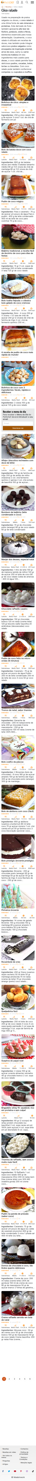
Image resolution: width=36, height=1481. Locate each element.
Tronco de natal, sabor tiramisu (16, 710)
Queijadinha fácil (9, 1011)
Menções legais (26, 1463)
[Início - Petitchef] (2, 7)
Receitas (6, 1449)
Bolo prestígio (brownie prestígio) (17, 860)
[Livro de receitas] (18, 2)
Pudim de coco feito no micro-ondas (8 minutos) (16, 659)
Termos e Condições (23, 1458)
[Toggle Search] (27, 2)
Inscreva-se (18, 428)
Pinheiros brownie (10, 910)
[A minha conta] (22, 2)
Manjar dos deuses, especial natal (17, 559)
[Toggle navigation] (32, 2)
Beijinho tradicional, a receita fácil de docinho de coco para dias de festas (17, 253)
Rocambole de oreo (10, 962)
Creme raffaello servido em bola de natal (16, 1318)
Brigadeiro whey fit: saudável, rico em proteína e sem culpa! (17, 1109)
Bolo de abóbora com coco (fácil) (17, 811)
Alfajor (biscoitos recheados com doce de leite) (17, 461)
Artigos (5, 1464)
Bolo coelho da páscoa (12, 762)
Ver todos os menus (6, 1456)
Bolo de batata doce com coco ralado (16, 150)
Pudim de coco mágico (12, 201)
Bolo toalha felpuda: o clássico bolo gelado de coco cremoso (16, 301)
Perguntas (6, 1461)
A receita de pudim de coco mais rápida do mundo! (17, 353)
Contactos (24, 1449)
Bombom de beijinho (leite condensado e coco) (14, 513)
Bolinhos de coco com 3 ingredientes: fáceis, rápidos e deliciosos (15, 390)
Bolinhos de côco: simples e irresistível (14, 103)
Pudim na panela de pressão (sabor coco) (15, 1215)
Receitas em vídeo (9, 1452)
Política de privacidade (23, 1453)
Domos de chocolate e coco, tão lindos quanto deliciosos (17, 1266)
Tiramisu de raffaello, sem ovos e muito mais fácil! (17, 1160)
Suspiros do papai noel (12, 1060)
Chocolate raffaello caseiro (14, 609)
